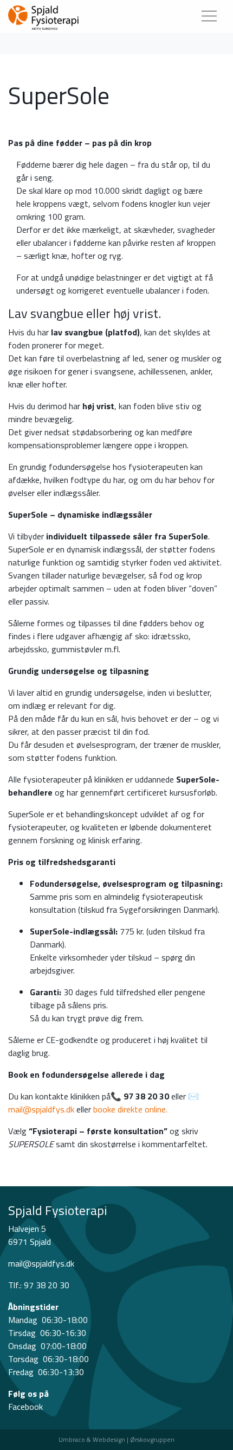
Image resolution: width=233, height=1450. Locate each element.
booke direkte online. (130, 1109)
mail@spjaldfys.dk (41, 1109)
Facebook (25, 1406)
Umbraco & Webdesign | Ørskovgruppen (116, 1439)
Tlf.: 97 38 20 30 (38, 1285)
